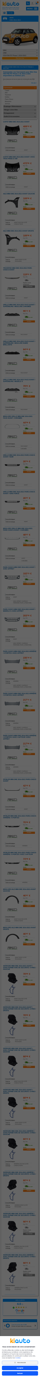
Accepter (20, 1368)
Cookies (18, 1358)
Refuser (20, 1373)
